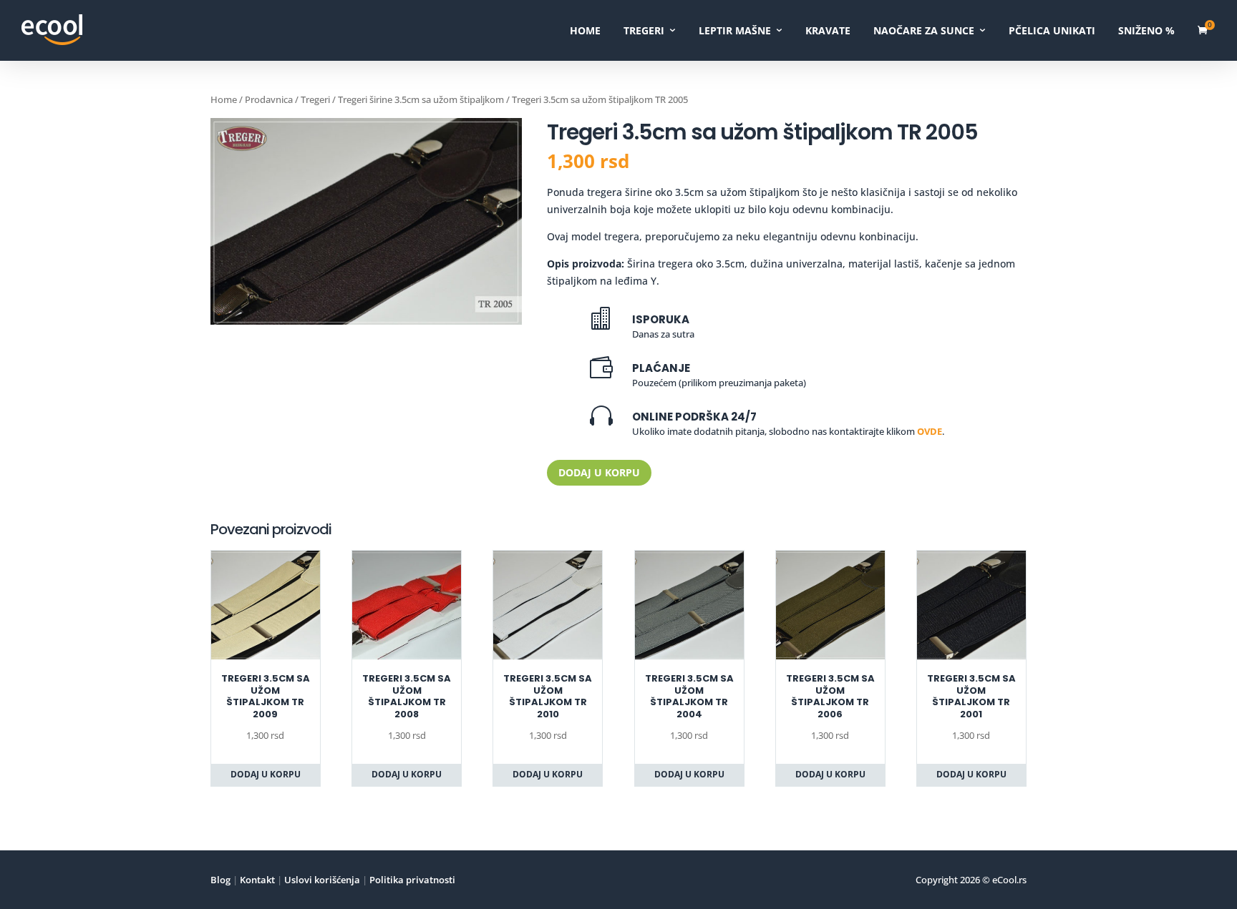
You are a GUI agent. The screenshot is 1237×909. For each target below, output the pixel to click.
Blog (220, 879)
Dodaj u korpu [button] (266, 774)
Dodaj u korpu (599, 472)
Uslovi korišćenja (321, 879)
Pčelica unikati (1052, 30)
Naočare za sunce (923, 30)
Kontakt (256, 879)
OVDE (929, 431)
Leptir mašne (735, 30)
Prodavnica (269, 99)
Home (585, 30)
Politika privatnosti (411, 879)
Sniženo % (1146, 30)
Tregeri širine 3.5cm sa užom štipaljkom (421, 99)
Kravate (827, 30)
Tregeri (644, 30)
